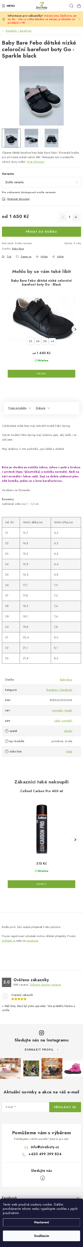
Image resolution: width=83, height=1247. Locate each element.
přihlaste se (8, 941)
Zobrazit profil (39, 1050)
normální (57, 710)
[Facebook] (42, 1178)
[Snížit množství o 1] (63, 217)
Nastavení (41, 1222)
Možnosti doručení (18, 199)
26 (45, 341)
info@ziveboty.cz (45, 1147)
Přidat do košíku (41, 232)
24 (37, 341)
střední (68, 731)
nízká (69, 751)
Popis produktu (17, 408)
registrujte (32, 941)
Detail (41, 374)
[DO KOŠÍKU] (41, 884)
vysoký (68, 710)
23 (30, 341)
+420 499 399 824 (44, 1154)
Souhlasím (41, 1236)
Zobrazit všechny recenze (45, 985)
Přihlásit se (65, 1107)
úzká (57, 721)
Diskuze (40, 408)
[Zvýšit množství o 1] (75, 217)
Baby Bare (18, 248)
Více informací (36, 162)
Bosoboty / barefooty (59, 690)
